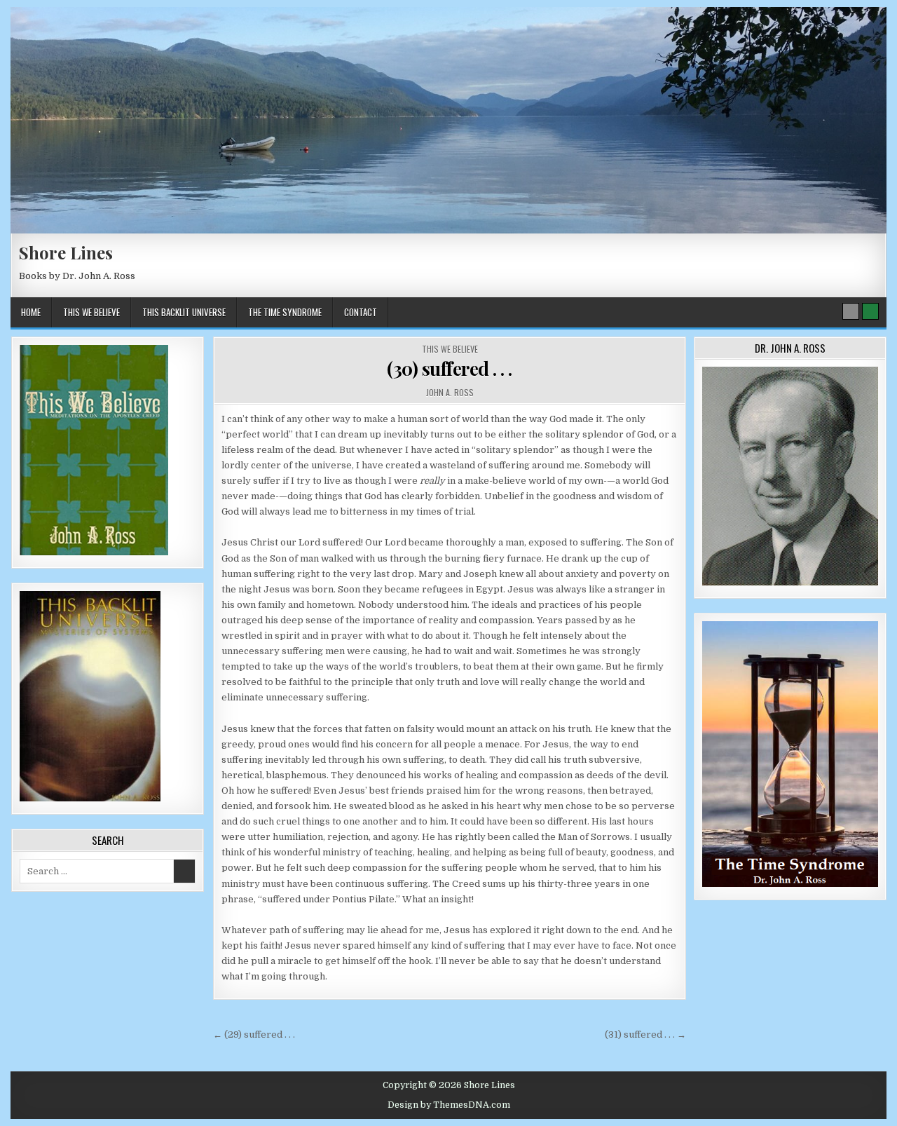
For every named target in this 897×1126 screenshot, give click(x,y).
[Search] (850, 311)
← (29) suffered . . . (254, 1034)
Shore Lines (66, 252)
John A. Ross (450, 392)
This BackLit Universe (184, 312)
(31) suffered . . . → (645, 1034)
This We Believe (91, 312)
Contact (360, 312)
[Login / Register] (870, 311)
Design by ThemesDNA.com (449, 1105)
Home (31, 312)
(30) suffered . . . (449, 368)
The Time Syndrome (285, 312)
